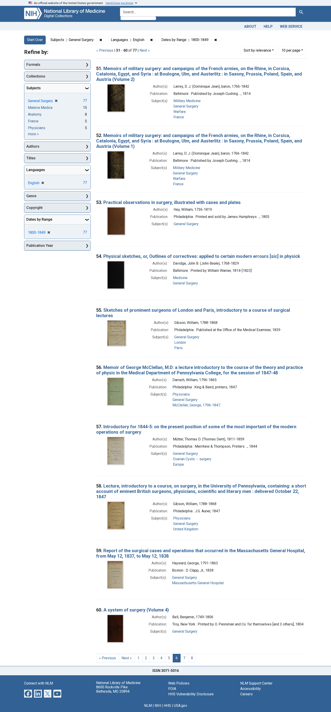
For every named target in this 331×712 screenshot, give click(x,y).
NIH (158, 705)
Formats (33, 64)
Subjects (33, 88)
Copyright (34, 208)
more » (33, 134)
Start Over (35, 40)
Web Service (291, 26)
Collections (35, 76)
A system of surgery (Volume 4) (136, 610)
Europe (178, 464)
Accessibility (250, 689)
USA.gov (180, 705)
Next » (145, 50)
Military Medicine (187, 101)
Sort (257, 50)
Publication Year (39, 245)
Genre (31, 196)
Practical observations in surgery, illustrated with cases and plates (172, 202)
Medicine (180, 278)
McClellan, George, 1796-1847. (196, 405)
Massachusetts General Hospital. (198, 583)
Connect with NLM (38, 683)
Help (268, 26)
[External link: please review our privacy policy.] (28, 693)
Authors (32, 146)
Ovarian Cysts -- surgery (192, 459)
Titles (31, 158)
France (178, 117)
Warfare (179, 112)
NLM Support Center (256, 683)
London (180, 342)
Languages (35, 170)
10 (290, 50)
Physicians (181, 394)
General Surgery (185, 106)
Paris (178, 348)
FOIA (172, 689)
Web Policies (178, 683)
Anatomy (35, 114)
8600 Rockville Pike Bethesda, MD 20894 (112, 689)
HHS (167, 705)
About (250, 26)
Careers (246, 694)
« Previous (104, 50)
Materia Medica (40, 107)
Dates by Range (39, 219)
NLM (148, 705)
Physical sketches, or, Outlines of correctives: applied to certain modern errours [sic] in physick (201, 256)
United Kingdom (185, 529)
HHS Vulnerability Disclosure (191, 694)
